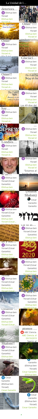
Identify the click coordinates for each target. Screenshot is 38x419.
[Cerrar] (3, 3)
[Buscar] (35, 2)
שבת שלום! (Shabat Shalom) (29, 191)
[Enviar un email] (29, 2)
